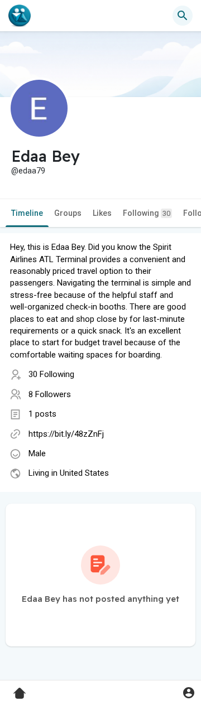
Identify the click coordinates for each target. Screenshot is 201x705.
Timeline (27, 213)
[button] (188, 692)
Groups (68, 213)
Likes (102, 213)
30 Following (51, 374)
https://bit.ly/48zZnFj (66, 434)
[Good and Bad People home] (19, 15)
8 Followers (49, 394)
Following (146, 213)
